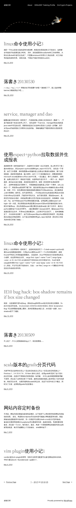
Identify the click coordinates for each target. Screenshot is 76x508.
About (30, 5)
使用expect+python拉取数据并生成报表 (36, 157)
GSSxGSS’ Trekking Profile (44, 5)
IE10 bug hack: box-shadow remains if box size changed (38, 294)
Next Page (67, 482)
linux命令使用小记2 (23, 243)
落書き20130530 (19, 81)
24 (44, 482)
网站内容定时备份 (22, 408)
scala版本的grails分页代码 (30, 364)
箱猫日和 (7, 5)
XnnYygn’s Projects (64, 5)
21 (37, 482)
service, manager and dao (28, 114)
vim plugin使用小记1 (24, 451)
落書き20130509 (19, 335)
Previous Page (10, 482)
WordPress (68, 501)
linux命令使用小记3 (23, 43)
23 (42, 482)
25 (47, 482)
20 (35, 482)
